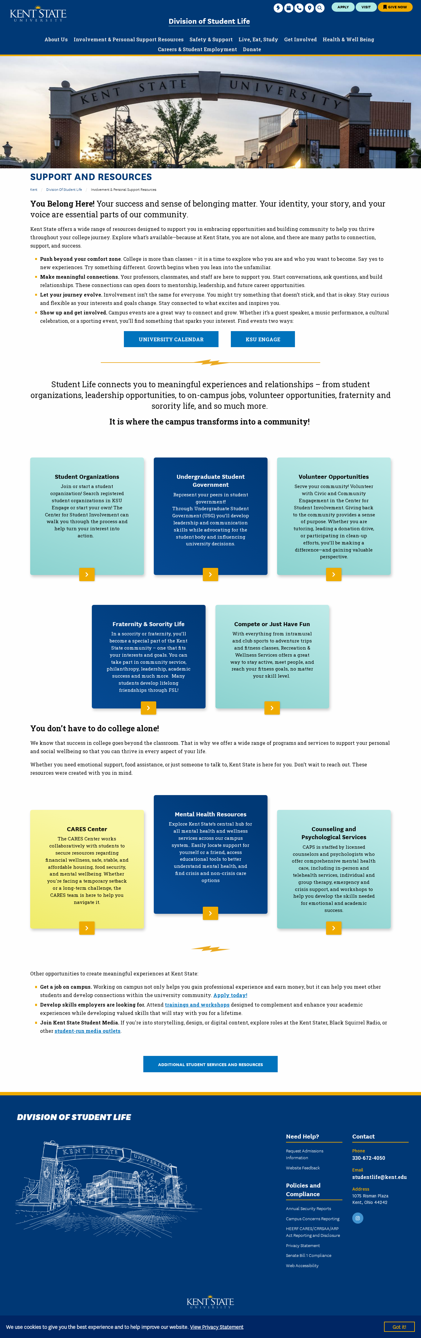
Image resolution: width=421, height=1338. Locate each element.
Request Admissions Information (304, 1154)
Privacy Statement (303, 1245)
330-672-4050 (368, 1158)
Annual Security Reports (308, 1208)
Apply (343, 6)
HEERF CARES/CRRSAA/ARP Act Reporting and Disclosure (313, 1231)
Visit (366, 6)
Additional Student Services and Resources (210, 1064)
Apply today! (230, 995)
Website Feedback (303, 1167)
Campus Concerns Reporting (312, 1218)
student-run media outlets (88, 1031)
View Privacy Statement (216, 1326)
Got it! (399, 1326)
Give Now (397, 6)
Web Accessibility (302, 1265)
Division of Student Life (209, 20)
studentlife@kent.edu (379, 1177)
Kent (33, 189)
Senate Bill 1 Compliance (308, 1255)
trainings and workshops (197, 1004)
